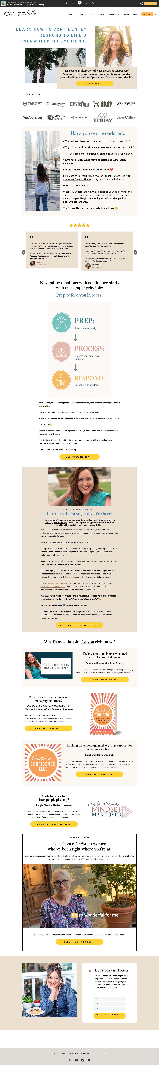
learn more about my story (58, 583)
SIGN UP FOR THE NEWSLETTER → (109, 1015)
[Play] (80, 3)
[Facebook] (70, 1060)
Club (91, 14)
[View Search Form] (155, 14)
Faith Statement (73, 1053)
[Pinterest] (76, 1060)
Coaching (81, 14)
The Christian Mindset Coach (52, 586)
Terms (96, 1053)
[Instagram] (82, 1060)
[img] (141, 3)
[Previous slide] (23, 252)
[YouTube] (89, 1060)
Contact (104, 1053)
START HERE (147, 14)
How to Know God (58, 1053)
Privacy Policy (86, 1053)
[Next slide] (135, 252)
